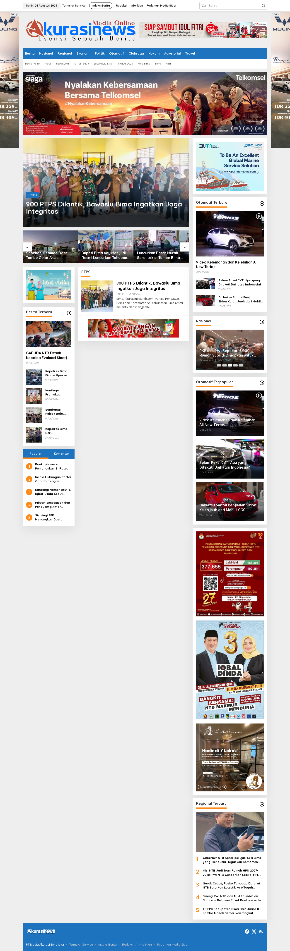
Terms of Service (81, 944)
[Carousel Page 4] (235, 365)
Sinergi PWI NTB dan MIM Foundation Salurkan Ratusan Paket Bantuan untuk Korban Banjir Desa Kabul (232, 898)
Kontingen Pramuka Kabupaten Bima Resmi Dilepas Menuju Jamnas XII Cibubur (57, 392)
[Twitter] (254, 931)
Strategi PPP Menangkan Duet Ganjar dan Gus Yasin (51, 517)
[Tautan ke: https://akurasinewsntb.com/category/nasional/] (262, 322)
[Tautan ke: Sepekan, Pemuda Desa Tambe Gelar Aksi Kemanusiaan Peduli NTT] (50, 246)
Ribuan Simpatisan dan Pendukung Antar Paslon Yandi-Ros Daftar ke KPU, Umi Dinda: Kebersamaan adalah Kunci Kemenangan (52, 505)
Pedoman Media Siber (172, 944)
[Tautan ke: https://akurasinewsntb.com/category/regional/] (262, 804)
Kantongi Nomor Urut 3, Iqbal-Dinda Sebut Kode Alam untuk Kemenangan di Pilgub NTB (53, 492)
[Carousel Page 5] (241, 365)
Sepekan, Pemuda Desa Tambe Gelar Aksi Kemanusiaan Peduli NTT (47, 255)
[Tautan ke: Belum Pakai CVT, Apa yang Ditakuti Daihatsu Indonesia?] (205, 283)
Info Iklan (145, 944)
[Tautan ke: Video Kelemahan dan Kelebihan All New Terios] (230, 233)
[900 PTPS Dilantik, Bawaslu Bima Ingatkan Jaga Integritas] (152, 307)
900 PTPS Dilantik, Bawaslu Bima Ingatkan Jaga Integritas (104, 207)
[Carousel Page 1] (219, 365)
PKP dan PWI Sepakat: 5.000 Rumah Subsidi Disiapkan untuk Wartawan (226, 353)
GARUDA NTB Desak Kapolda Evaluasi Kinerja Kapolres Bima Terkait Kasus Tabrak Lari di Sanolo (47, 355)
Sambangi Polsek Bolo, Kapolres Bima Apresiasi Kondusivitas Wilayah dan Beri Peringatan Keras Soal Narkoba (58, 412)
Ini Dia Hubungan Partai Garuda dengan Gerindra (53, 479)
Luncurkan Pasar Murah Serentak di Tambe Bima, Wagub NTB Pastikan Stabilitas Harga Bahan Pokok (159, 255)
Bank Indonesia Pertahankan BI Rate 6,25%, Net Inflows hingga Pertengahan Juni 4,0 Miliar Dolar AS (52, 466)
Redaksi (127, 944)
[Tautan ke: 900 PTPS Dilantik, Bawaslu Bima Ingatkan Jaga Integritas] (106, 182)
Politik (32, 195)
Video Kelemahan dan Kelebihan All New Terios (226, 264)
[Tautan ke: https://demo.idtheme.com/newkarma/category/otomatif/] (262, 203)
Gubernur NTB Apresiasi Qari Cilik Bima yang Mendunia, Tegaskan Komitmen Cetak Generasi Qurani (232, 860)
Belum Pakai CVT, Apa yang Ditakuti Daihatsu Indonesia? (239, 282)
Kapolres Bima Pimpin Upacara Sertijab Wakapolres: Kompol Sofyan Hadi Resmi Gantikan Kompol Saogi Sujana (57, 373)
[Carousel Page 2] (224, 365)
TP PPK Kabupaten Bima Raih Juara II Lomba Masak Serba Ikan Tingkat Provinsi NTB (231, 911)
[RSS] (261, 931)
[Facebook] (247, 931)
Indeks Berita (107, 944)
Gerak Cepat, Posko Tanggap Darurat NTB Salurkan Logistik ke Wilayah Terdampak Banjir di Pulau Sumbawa (231, 885)
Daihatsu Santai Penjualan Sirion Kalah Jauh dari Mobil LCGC (239, 299)
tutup (14, 14)
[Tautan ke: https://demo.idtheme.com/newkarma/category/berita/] (69, 313)
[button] (263, 6)
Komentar (61, 453)
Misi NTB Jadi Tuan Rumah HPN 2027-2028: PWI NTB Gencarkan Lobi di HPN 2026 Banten (231, 873)
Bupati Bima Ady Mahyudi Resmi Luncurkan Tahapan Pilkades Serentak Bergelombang (104, 255)
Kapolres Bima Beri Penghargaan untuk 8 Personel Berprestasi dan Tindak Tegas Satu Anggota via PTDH (57, 431)
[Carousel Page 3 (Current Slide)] (230, 365)
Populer (36, 453)
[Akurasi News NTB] (81, 29)
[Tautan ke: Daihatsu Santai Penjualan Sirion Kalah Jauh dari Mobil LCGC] (205, 300)
